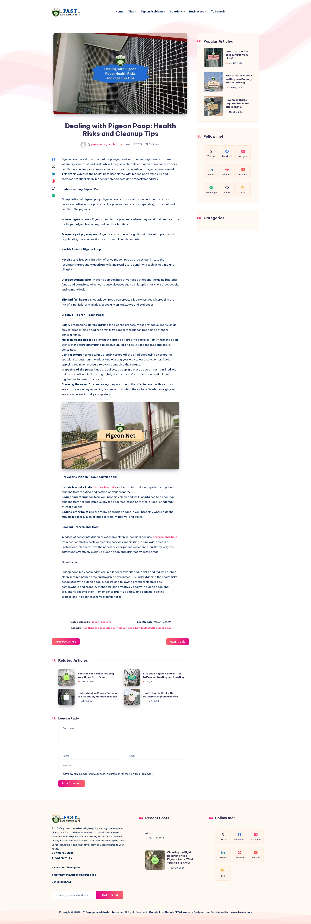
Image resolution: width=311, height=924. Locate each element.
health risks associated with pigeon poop (108, 627)
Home (119, 11)
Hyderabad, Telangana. (66, 867)
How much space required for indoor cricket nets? (237, 103)
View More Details (62, 852)
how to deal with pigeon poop (153, 627)
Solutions (176, 11)
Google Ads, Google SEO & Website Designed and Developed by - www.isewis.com (200, 912)
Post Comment (71, 783)
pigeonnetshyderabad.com (106, 912)
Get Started (110, 895)
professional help (165, 537)
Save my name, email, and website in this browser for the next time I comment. (108, 773)
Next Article (177, 641)
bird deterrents (105, 487)
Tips (131, 11)
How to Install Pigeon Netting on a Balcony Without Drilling (238, 79)
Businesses (196, 11)
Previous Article (65, 641)
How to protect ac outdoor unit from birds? (237, 55)
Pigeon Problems (152, 11)
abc (147, 833)
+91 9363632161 (61, 882)
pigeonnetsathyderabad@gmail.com (74, 874)
